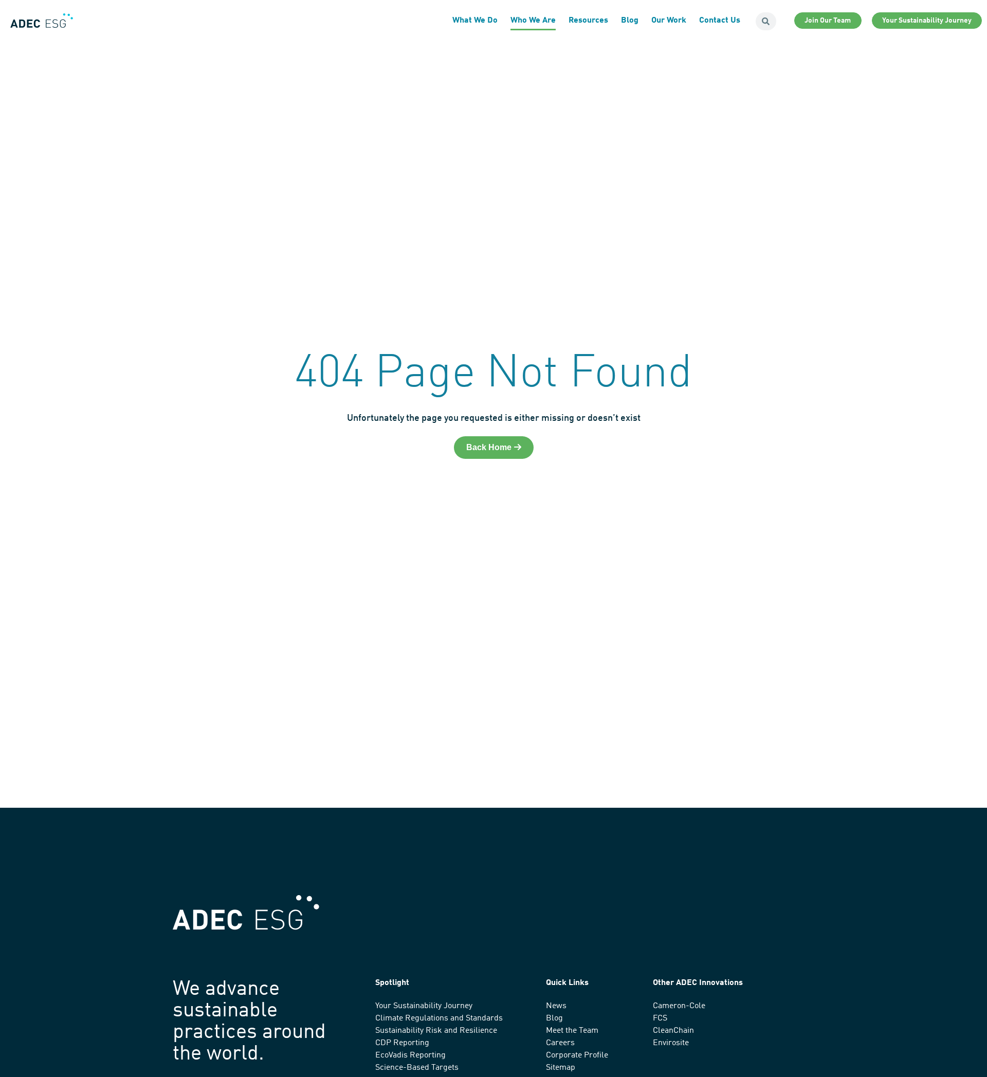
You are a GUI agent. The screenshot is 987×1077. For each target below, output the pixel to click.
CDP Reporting (402, 1043)
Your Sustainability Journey (423, 1006)
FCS (660, 1018)
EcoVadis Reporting (410, 1055)
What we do (475, 20)
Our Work (668, 20)
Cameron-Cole (679, 1006)
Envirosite (671, 1043)
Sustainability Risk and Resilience (436, 1031)
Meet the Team (572, 1031)
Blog (629, 20)
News (556, 1006)
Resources (588, 20)
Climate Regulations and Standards (439, 1018)
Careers (560, 1043)
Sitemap (560, 1068)
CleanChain (673, 1031)
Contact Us (719, 20)
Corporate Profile (577, 1055)
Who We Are (533, 20)
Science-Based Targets (417, 1068)
